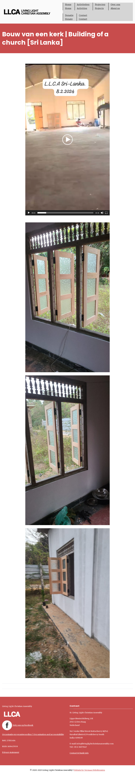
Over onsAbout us (115, 6)
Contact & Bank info (79, 753)
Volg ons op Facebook (22, 725)
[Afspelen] (28, 212)
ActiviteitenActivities (83, 6)
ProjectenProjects (100, 6)
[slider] (65, 212)
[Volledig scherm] (106, 212)
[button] (67, 139)
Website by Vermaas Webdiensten (89, 770)
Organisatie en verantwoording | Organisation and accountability (33, 734)
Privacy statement (10, 752)
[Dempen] (102, 212)
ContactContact (83, 17)
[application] (67, 139)
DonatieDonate (69, 17)
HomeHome (68, 6)
